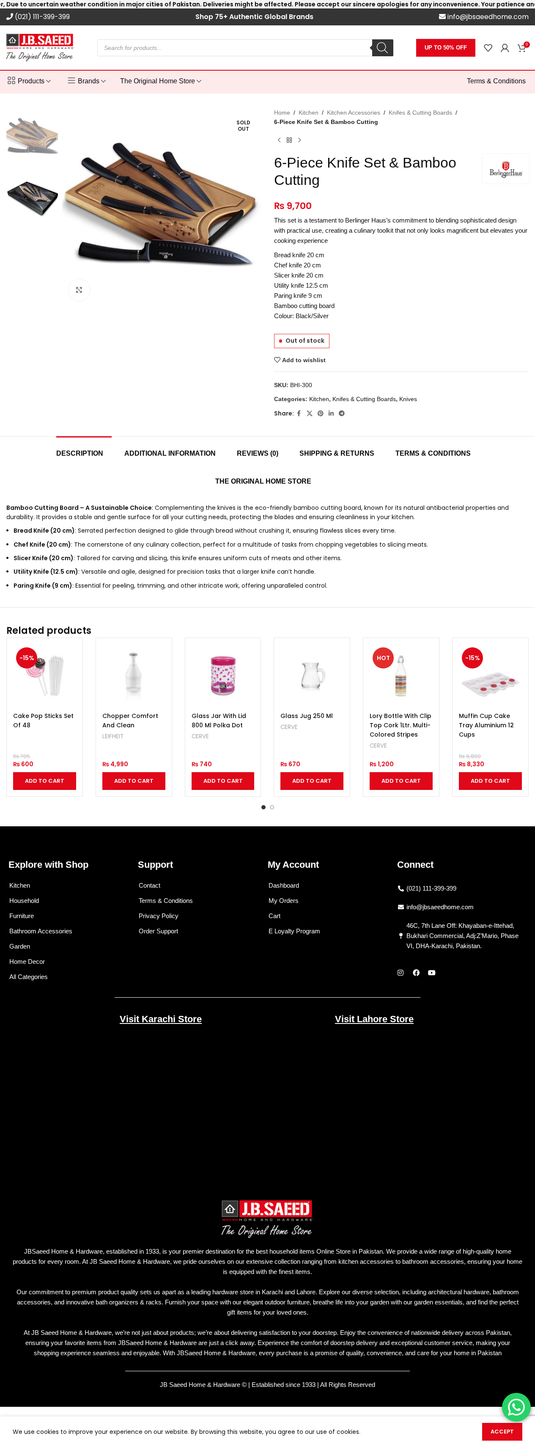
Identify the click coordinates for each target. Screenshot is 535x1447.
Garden (19, 946)
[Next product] (299, 140)
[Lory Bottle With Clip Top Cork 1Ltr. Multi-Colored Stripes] (401, 675)
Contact (149, 885)
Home (282, 112)
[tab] (84, 449)
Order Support (158, 931)
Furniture (21, 915)
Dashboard (284, 885)
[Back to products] (289, 140)
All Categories (28, 976)
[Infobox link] (38, 17)
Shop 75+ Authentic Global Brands (254, 17)
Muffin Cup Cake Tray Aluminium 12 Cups (486, 725)
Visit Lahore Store (374, 1019)
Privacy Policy (158, 915)
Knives (408, 399)
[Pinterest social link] (320, 413)
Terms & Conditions (166, 900)
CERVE (200, 736)
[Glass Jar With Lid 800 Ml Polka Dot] (223, 675)
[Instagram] (400, 972)
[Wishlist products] (488, 47)
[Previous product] (279, 140)
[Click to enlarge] (79, 289)
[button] (44, 781)
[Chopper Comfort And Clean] (133, 675)
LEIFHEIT (112, 736)
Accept (502, 1432)
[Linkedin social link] (331, 413)
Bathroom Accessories (40, 931)
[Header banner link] (267, 4)
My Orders (284, 900)
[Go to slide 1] (263, 807)
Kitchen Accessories (353, 112)
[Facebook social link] (299, 413)
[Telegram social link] (341, 413)
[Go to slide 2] (272, 807)
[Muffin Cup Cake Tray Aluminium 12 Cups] (490, 675)
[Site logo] (40, 47)
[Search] (382, 47)
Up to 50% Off (446, 47)
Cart (274, 915)
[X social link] (309, 413)
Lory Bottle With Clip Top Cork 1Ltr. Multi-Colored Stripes (400, 725)
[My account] (505, 47)
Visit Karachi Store (161, 1019)
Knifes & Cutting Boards (420, 112)
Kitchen (308, 112)
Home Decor (27, 961)
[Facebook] (416, 972)
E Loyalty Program (294, 931)
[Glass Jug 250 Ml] (311, 675)
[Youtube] (432, 972)
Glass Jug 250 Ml (306, 716)
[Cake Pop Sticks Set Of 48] (44, 675)
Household (24, 900)
